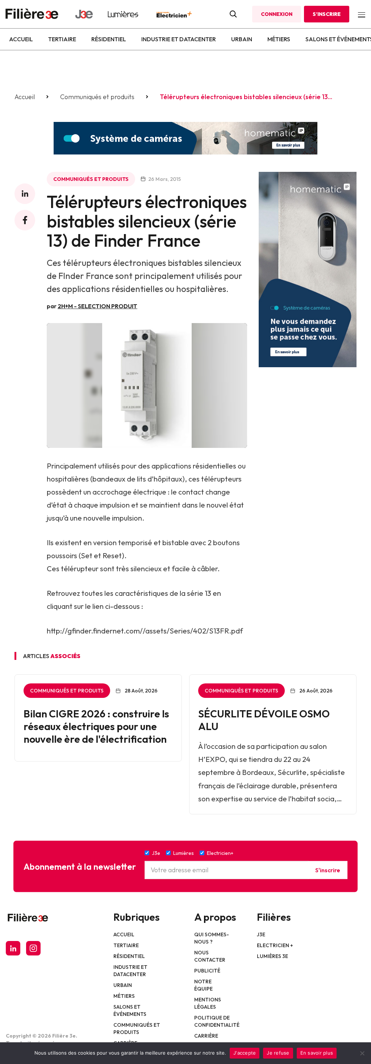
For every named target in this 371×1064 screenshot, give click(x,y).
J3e (261, 934)
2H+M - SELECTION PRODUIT (97, 306)
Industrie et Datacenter (178, 39)
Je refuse (278, 1053)
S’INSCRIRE (327, 14)
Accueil (21, 39)
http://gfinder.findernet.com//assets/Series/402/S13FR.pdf (145, 630)
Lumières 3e (272, 956)
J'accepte (244, 1053)
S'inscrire (327, 870)
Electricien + (275, 945)
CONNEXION (276, 14)
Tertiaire (62, 39)
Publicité (207, 970)
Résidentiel (108, 39)
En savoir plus (316, 1053)
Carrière (206, 1036)
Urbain (241, 39)
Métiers (278, 39)
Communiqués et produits (97, 97)
